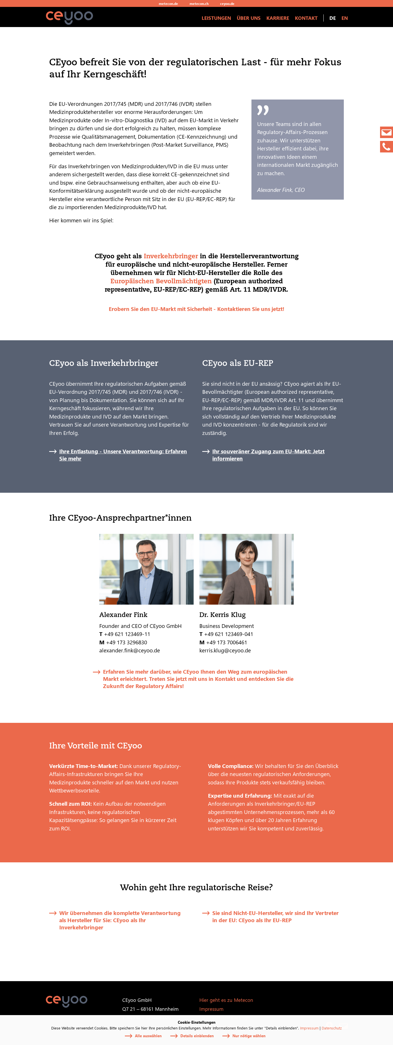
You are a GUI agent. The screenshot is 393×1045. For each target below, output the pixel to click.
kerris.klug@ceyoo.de (225, 650)
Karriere (277, 18)
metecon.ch (199, 3)
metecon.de (168, 3)
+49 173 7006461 (226, 642)
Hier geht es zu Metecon (226, 1000)
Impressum (309, 1027)
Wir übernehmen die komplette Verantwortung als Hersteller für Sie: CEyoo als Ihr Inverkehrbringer (120, 920)
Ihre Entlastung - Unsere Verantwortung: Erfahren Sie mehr (123, 455)
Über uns (249, 18)
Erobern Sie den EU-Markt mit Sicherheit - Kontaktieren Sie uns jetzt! (196, 308)
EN (345, 18)
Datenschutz (332, 1027)
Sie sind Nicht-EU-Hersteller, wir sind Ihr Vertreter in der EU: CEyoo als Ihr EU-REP (275, 916)
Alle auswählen (148, 1035)
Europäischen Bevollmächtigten (161, 281)
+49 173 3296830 (127, 642)
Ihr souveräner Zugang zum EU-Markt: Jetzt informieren (268, 455)
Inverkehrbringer (171, 256)
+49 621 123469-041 (228, 633)
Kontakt (306, 18)
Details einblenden (197, 1035)
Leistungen (216, 18)
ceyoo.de (227, 3)
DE (332, 18)
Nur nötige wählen (249, 1035)
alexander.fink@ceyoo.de (129, 650)
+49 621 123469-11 (127, 633)
